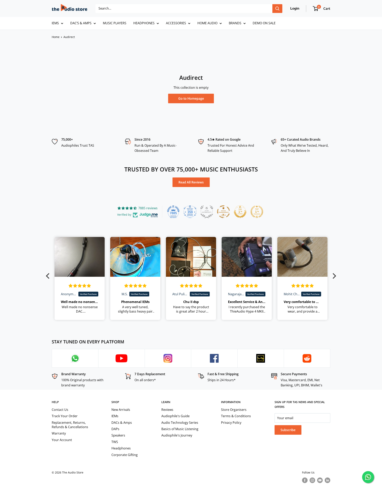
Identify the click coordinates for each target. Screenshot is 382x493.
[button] (49, 276)
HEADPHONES (144, 23)
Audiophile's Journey (176, 435)
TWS (114, 442)
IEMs (114, 416)
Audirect (69, 37)
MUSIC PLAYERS (114, 23)
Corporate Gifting (124, 455)
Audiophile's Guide (175, 416)
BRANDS (235, 23)
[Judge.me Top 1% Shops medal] (240, 211)
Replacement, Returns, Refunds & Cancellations (70, 424)
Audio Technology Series (179, 422)
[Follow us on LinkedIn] (327, 480)
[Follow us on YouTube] (320, 480)
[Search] (277, 8)
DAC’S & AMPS (81, 23)
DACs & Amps (121, 422)
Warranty (59, 433)
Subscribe (288, 430)
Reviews (167, 409)
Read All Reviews (191, 182)
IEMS (55, 23)
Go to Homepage (191, 98)
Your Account (62, 440)
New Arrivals (120, 409)
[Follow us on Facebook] (305, 480)
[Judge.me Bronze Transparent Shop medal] (223, 211)
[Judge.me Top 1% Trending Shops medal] (256, 211)
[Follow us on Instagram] (312, 480)
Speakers (118, 435)
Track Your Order (65, 416)
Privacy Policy (231, 422)
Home (55, 37)
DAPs (115, 429)
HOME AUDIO (207, 23)
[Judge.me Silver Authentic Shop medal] (206, 211)
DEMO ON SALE (264, 23)
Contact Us (60, 409)
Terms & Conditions (236, 416)
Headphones (121, 448)
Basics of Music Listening (179, 429)
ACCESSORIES (176, 23)
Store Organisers (234, 409)
